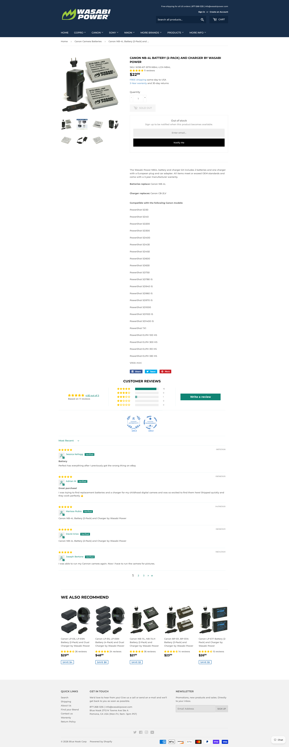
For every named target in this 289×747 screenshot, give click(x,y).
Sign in (201, 12)
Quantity (135, 92)
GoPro (79, 32)
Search (64, 697)
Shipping (66, 701)
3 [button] (143, 575)
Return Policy (68, 721)
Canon (96, 32)
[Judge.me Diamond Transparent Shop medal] (150, 422)
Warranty (66, 717)
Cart (221, 19)
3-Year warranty (139, 83)
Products (174, 32)
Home (64, 32)
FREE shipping (138, 79)
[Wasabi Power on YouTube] (152, 732)
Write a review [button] (200, 396)
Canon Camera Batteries (88, 41)
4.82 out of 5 (92, 395)
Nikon (128, 32)
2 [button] (138, 575)
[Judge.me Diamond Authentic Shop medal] (133, 422)
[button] (137, 70)
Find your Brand (70, 709)
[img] (65, 449)
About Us (66, 705)
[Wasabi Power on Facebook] (140, 732)
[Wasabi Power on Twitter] (135, 732)
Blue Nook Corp (78, 741)
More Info (196, 32)
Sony (113, 32)
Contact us (67, 713)
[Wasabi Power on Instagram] (146, 732)
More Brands (150, 32)
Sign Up (221, 709)
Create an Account (219, 12)
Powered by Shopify (101, 741)
